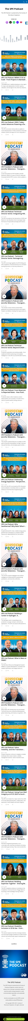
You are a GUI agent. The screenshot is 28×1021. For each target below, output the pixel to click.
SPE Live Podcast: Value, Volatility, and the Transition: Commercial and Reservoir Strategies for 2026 (12, 748)
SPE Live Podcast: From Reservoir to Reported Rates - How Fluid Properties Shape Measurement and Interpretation (13, 391)
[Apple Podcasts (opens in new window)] (7, 22)
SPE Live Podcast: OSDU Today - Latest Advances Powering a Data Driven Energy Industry (14, 123)
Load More (14, 944)
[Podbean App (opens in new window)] (10, 22)
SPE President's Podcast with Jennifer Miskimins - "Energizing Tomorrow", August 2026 (13, 168)
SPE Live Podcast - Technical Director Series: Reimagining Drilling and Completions (12, 257)
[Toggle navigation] (26, 2)
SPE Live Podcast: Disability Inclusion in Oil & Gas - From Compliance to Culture (12, 927)
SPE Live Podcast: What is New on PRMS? (13, 659)
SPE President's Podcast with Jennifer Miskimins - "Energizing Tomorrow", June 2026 (13, 436)
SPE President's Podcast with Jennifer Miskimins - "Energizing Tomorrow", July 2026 (13, 302)
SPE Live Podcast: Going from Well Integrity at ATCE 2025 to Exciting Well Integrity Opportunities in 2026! (14, 793)
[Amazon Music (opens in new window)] (17, 22)
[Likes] (2, 90)
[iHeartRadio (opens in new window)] (21, 22)
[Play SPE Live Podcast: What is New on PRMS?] (4, 654)
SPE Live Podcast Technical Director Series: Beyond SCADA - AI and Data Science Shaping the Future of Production (13, 346)
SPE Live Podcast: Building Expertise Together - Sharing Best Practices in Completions (14, 882)
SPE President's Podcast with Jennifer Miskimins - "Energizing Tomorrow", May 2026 (13, 570)
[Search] (24, 2)
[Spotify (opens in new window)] (14, 22)
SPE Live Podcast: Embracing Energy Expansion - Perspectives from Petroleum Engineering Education (13, 481)
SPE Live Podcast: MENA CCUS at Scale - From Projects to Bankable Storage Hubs (13, 79)
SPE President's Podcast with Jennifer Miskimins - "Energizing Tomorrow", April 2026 (13, 704)
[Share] (12, 90)
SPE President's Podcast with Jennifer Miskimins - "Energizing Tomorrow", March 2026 (13, 838)
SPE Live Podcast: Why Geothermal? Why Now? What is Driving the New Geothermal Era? (14, 525)
